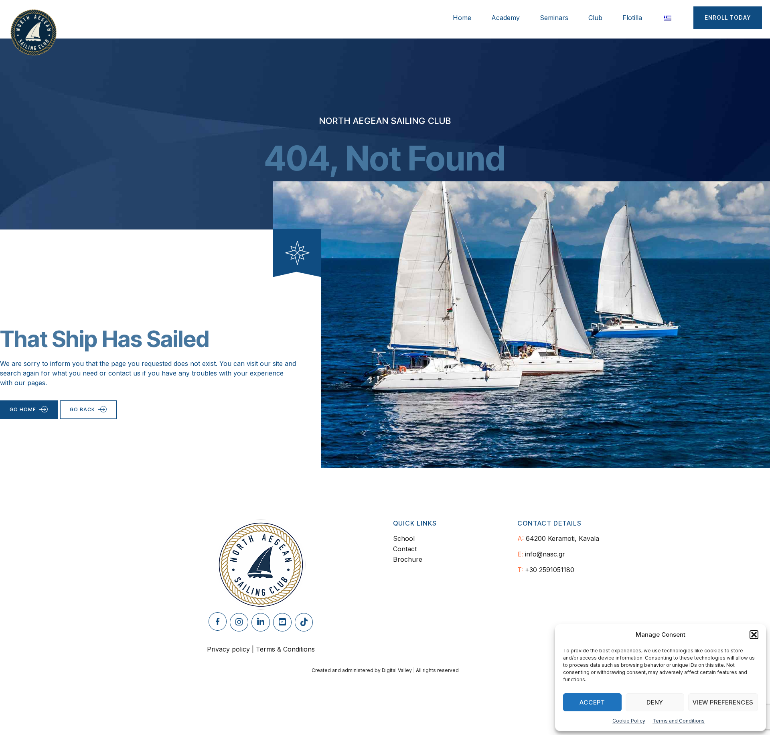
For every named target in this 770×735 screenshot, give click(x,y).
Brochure (407, 559)
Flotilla (632, 18)
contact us (124, 373)
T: (520, 570)
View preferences (723, 702)
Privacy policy (228, 649)
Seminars (554, 18)
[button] (754, 635)
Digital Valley (397, 670)
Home (462, 18)
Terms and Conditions (678, 721)
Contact (405, 549)
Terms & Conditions (285, 649)
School (404, 538)
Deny (654, 702)
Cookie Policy (628, 721)
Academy (505, 18)
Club (595, 18)
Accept (592, 702)
